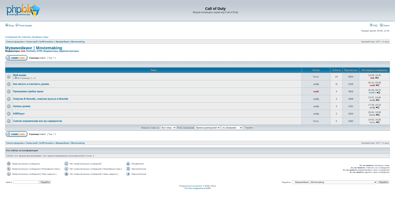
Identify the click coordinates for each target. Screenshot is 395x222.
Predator (30, 51)
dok (23, 51)
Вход (11, 25)
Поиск (385, 25)
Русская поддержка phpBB (198, 188)
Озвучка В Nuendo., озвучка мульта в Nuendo (40, 98)
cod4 (372, 85)
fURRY (372, 92)
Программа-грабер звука (28, 91)
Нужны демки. (22, 106)
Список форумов (15, 41)
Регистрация (25, 25)
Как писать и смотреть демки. (31, 84)
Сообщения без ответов (17, 37)
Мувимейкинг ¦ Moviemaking (70, 41)
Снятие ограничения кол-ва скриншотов (37, 121)
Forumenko (196, 186)
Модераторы (50, 51)
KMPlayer (19, 113)
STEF (39, 51)
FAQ (375, 25)
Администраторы (69, 51)
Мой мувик (19, 75)
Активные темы (40, 37)
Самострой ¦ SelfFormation (39, 41)
